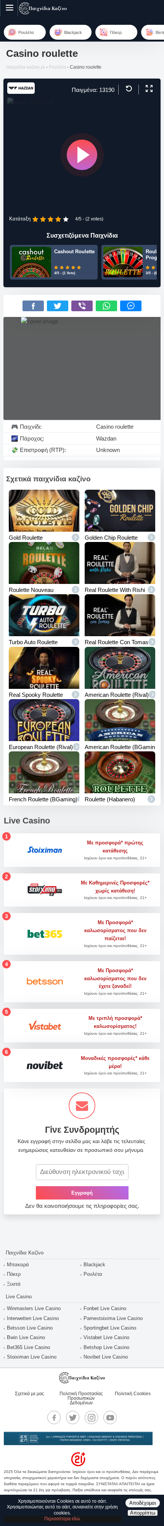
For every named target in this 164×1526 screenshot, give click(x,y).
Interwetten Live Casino (33, 1318)
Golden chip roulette (111, 537)
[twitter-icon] (73, 1417)
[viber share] (82, 306)
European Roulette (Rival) (41, 747)
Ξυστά (14, 1284)
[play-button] (82, 155)
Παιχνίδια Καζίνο (24, 1253)
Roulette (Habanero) (110, 799)
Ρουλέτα (57, 67)
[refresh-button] (128, 89)
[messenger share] (130, 306)
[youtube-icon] (110, 1417)
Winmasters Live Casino (34, 1308)
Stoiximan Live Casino (31, 1357)
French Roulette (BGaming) (43, 799)
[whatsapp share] (106, 306)
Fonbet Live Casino (105, 1308)
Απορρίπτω (142, 1513)
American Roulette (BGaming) (122, 747)
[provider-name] (21, 91)
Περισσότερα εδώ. (62, 1518)
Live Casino (19, 1296)
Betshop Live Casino (106, 1347)
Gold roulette (26, 537)
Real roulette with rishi (115, 590)
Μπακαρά (18, 1264)
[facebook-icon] (54, 1417)
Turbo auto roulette (33, 642)
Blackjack (94, 1264)
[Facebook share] (33, 306)
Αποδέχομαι (142, 1503)
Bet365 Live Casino (28, 1347)
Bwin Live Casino (26, 1337)
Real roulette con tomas (116, 642)
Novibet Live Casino (106, 1357)
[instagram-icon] (91, 1417)
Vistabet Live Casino (106, 1337)
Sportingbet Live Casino (110, 1328)
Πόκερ (14, 1274)
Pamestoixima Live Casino (113, 1318)
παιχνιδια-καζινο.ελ (25, 67)
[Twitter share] (57, 306)
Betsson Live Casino (30, 1328)
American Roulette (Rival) (117, 694)
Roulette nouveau (31, 590)
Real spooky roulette (36, 694)
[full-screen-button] (148, 89)
